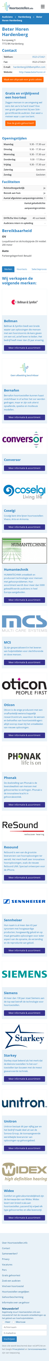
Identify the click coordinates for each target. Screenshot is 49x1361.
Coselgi (24, 506)
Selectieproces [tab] (39, 269)
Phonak (24, 778)
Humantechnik (24, 571)
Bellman (24, 321)
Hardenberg (24, 16)
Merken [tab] (8, 269)
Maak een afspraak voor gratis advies (23, 79)
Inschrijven (9, 1338)
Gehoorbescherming (12, 1297)
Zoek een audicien (11, 1280)
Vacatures (7, 1264)
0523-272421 (38, 56)
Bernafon (24, 390)
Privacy (5, 1259)
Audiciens (7, 16)
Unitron (24, 1121)
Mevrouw (20, 1321)
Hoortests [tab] (22, 269)
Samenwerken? (10, 1253)
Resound (24, 849)
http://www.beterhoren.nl (32, 72)
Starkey (24, 1054)
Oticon (24, 707)
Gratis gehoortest (11, 1275)
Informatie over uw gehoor (16, 1302)
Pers (4, 1269)
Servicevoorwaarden (37, 1349)
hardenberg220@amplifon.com (29, 66)
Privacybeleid (18, 1349)
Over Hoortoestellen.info (14, 1242)
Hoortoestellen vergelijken (15, 1291)
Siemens (24, 990)
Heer (7, 1321)
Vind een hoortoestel (13, 1286)
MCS (24, 639)
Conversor (24, 451)
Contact (6, 1248)
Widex (24, 1191)
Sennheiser (24, 922)
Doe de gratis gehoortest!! (20, 123)
